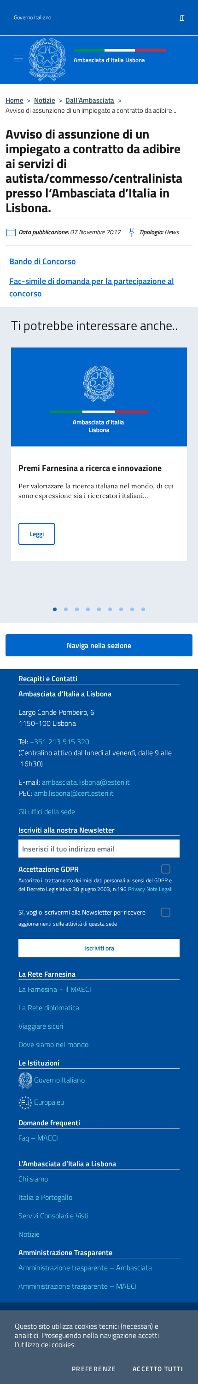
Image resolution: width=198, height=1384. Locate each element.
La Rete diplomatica (48, 1007)
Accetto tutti (158, 1369)
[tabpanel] (99, 474)
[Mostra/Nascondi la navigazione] (18, 58)
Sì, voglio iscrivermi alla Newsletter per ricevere (82, 912)
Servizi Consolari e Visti (53, 1215)
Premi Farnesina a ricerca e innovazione (90, 468)
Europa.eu (48, 1101)
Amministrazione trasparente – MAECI (77, 1285)
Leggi (42, 533)
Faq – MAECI (38, 1137)
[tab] (55, 609)
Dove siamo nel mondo (53, 1044)
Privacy (136, 889)
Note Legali (159, 889)
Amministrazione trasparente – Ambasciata (85, 1267)
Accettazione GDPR (48, 868)
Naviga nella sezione (99, 645)
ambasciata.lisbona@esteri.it (86, 782)
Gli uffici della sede (46, 811)
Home (14, 100)
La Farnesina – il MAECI (54, 989)
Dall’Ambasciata (89, 100)
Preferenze (94, 1369)
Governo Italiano (32, 17)
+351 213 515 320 (59, 741)
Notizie (44, 100)
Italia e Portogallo (45, 1197)
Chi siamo (33, 1178)
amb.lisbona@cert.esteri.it (74, 793)
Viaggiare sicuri (40, 1025)
